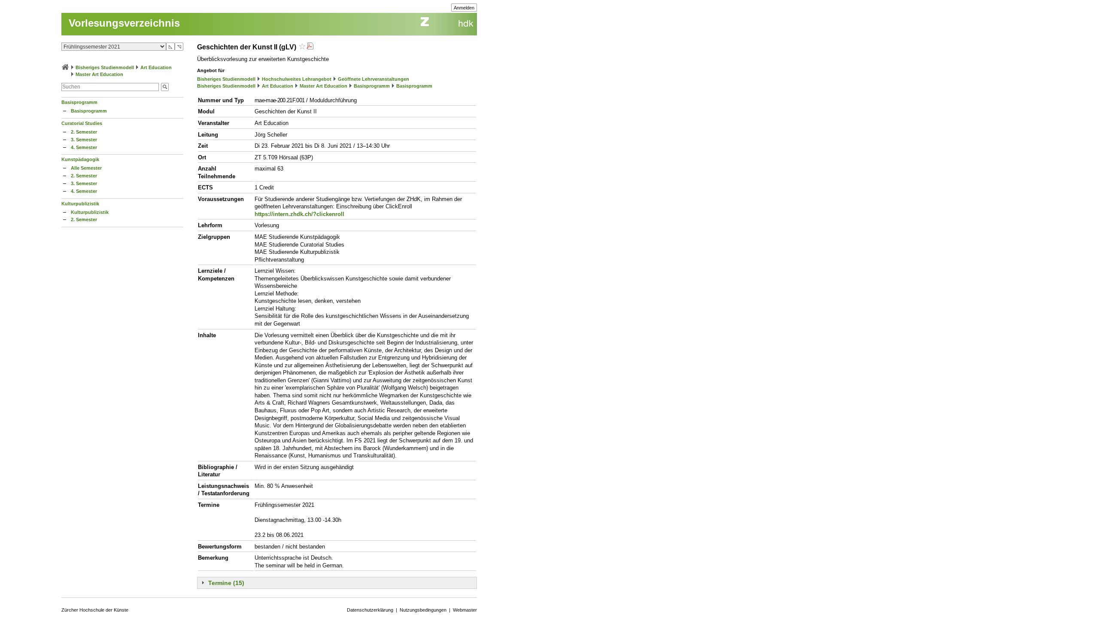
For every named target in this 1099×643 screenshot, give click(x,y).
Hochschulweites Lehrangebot (296, 79)
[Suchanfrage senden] (165, 87)
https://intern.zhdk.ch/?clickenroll (299, 214)
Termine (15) (226, 582)
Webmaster (465, 610)
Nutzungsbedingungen (423, 610)
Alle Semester (86, 168)
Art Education (156, 67)
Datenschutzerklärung (370, 610)
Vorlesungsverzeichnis (124, 23)
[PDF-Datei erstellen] (310, 47)
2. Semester (84, 131)
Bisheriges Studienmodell (105, 67)
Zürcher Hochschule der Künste (94, 610)
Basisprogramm (79, 102)
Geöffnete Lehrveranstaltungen (373, 79)
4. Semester (84, 147)
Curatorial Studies (81, 123)
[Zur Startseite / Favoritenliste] (65, 67)
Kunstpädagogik (80, 159)
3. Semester (84, 139)
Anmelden (464, 7)
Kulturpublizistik (80, 203)
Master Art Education (99, 74)
